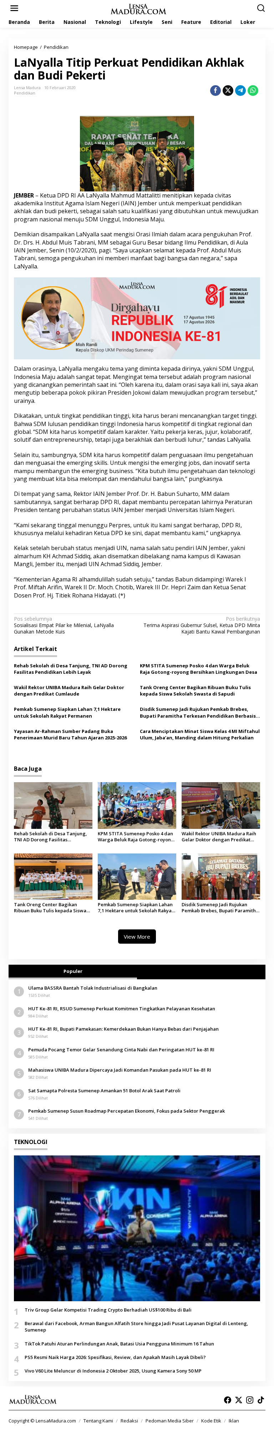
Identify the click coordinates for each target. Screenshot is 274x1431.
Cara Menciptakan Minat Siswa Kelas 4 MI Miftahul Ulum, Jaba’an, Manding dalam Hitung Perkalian (200, 734)
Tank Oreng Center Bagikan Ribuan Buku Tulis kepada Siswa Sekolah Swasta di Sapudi (195, 690)
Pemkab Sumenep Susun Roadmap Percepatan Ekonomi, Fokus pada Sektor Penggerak (126, 1111)
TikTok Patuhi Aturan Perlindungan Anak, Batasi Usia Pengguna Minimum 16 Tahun (119, 1343)
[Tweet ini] (228, 90)
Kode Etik (211, 1420)
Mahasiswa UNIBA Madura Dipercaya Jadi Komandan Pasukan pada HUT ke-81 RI (119, 1070)
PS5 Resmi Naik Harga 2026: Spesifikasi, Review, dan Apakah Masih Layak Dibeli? (115, 1357)
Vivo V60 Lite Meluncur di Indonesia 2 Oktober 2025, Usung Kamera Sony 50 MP (113, 1371)
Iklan (234, 1420)
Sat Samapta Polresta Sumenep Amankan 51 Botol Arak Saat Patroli (104, 1090)
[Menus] (14, 8)
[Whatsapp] (253, 90)
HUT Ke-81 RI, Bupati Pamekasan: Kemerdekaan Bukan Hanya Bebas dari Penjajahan (123, 1029)
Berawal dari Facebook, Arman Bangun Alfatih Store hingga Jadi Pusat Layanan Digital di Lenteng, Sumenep (136, 1326)
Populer (73, 971)
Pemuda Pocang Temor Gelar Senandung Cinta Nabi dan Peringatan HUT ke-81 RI (121, 1049)
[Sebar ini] (215, 90)
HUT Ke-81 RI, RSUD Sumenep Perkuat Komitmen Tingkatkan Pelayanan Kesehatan (121, 1008)
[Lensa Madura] (138, 8)
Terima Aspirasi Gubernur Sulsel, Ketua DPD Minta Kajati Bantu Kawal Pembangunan (201, 625)
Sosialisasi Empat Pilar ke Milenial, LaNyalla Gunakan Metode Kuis (64, 625)
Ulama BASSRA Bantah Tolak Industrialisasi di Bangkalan (92, 988)
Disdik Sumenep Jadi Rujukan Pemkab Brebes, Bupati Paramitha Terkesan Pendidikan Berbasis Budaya (198, 712)
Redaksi (129, 1420)
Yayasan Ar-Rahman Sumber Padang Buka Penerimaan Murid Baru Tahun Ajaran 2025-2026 (70, 734)
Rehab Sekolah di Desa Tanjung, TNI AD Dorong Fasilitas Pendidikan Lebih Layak (70, 668)
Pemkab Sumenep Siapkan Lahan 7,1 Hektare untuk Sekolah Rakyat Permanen (67, 712)
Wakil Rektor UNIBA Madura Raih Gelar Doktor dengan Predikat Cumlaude (69, 690)
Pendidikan (24, 93)
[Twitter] (238, 1400)
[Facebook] (227, 1400)
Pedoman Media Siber (170, 1420)
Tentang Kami (98, 1420)
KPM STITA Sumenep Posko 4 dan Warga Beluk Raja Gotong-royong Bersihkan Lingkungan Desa (198, 668)
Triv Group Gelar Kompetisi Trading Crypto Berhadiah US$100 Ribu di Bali (108, 1310)
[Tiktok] (260, 1400)
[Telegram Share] (240, 90)
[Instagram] (249, 1400)
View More (137, 936)
